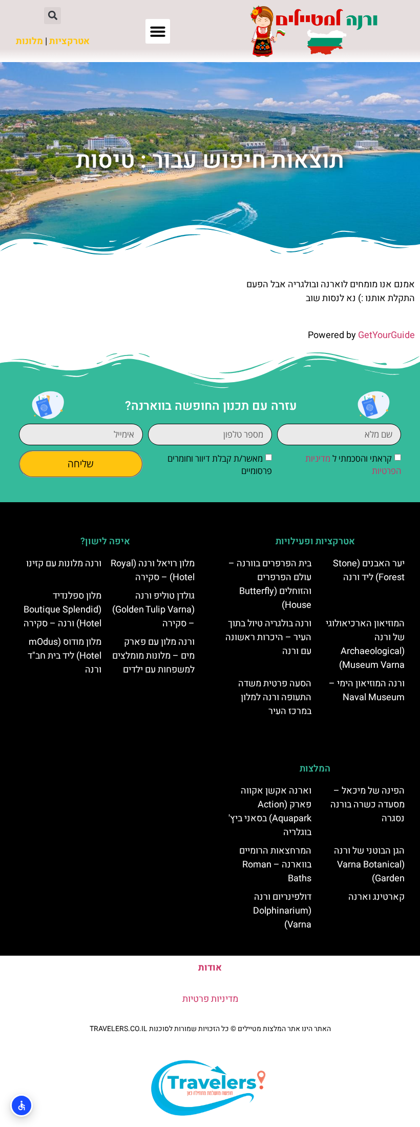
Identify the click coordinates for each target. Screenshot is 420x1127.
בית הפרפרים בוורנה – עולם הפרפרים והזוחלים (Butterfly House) (269, 584)
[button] (157, 31)
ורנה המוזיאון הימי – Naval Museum (367, 690)
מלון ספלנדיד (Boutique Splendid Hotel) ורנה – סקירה (62, 609)
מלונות (29, 41)
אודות (210, 968)
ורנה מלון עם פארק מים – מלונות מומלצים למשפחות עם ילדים (153, 656)
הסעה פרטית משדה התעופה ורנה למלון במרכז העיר (274, 697)
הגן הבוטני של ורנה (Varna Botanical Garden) (369, 864)
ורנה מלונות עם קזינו (63, 563)
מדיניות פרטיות (210, 999)
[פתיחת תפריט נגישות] (21, 1105)
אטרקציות (69, 41)
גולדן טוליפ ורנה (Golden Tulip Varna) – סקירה (153, 609)
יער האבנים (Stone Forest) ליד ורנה (369, 570)
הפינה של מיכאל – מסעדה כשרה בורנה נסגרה (367, 804)
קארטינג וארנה (376, 897)
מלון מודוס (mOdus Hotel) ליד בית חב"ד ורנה (64, 656)
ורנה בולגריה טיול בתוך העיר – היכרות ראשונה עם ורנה (268, 637)
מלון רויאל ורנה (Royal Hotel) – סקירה (153, 570)
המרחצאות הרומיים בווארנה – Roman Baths (275, 864)
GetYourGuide (386, 335)
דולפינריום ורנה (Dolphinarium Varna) (282, 911)
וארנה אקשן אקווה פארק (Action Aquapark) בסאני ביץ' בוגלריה (269, 811)
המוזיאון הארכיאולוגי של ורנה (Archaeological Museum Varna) (365, 644)
